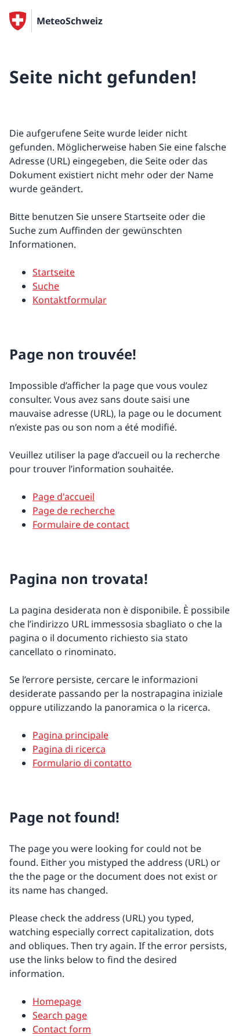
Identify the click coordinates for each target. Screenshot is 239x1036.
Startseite (53, 272)
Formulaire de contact (80, 524)
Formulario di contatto (82, 762)
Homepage (56, 1001)
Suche (45, 286)
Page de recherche (73, 510)
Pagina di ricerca (69, 749)
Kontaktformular (69, 299)
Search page (59, 1015)
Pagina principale (70, 735)
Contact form (61, 1029)
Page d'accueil (63, 496)
